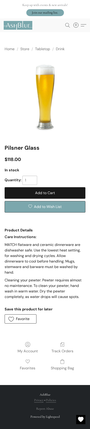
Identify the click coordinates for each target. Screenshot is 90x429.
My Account (28, 351)
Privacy (39, 400)
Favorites (27, 368)
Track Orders (62, 351)
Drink (60, 49)
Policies (51, 400)
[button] (45, 12)
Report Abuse (45, 409)
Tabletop (42, 49)
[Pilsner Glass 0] (45, 97)
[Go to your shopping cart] (77, 25)
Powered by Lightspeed (45, 417)
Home (10, 49)
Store (24, 49)
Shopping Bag (62, 368)
